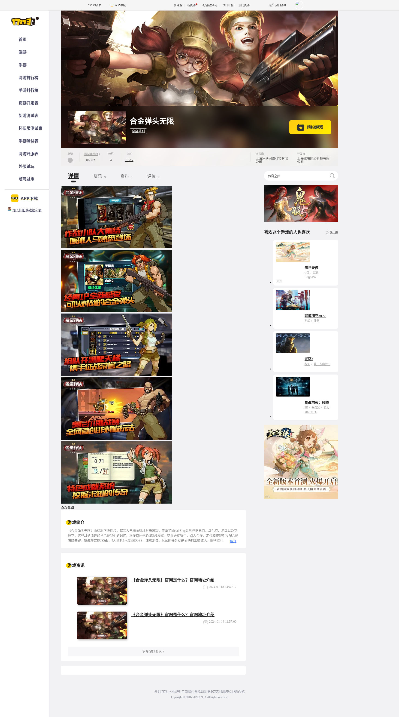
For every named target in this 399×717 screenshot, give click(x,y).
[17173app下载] (24, 197)
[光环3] (293, 343)
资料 (127, 176)
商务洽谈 (200, 691)
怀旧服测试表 (30, 128)
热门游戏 (280, 5)
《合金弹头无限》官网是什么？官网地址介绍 (173, 580)
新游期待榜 (91, 154)
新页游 (191, 5)
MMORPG (311, 412)
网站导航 (120, 5)
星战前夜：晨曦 (317, 402)
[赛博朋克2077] (293, 300)
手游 (23, 65)
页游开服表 (28, 103)
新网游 (178, 5)
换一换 (334, 232)
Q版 (307, 272)
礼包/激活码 (210, 5)
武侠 (316, 272)
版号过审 (26, 179)
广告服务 (187, 691)
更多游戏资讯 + (153, 651)
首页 (23, 39)
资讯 (100, 176)
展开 (233, 541)
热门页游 (244, 5)
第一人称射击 (322, 364)
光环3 (309, 359)
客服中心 (226, 691)
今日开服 (227, 5)
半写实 (316, 407)
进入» (129, 160)
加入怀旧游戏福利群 (27, 210)
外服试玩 (26, 166)
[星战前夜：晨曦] (293, 387)
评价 (153, 176)
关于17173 (160, 691)
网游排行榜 (28, 78)
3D (306, 407)
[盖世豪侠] (293, 252)
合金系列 (138, 131)
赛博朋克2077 (315, 316)
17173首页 (95, 5)
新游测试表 (28, 116)
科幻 (307, 320)
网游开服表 (28, 154)
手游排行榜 (28, 90)
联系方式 (213, 691)
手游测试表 (28, 141)
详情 (73, 176)
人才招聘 (174, 691)
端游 (23, 52)
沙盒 (316, 320)
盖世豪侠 (311, 268)
